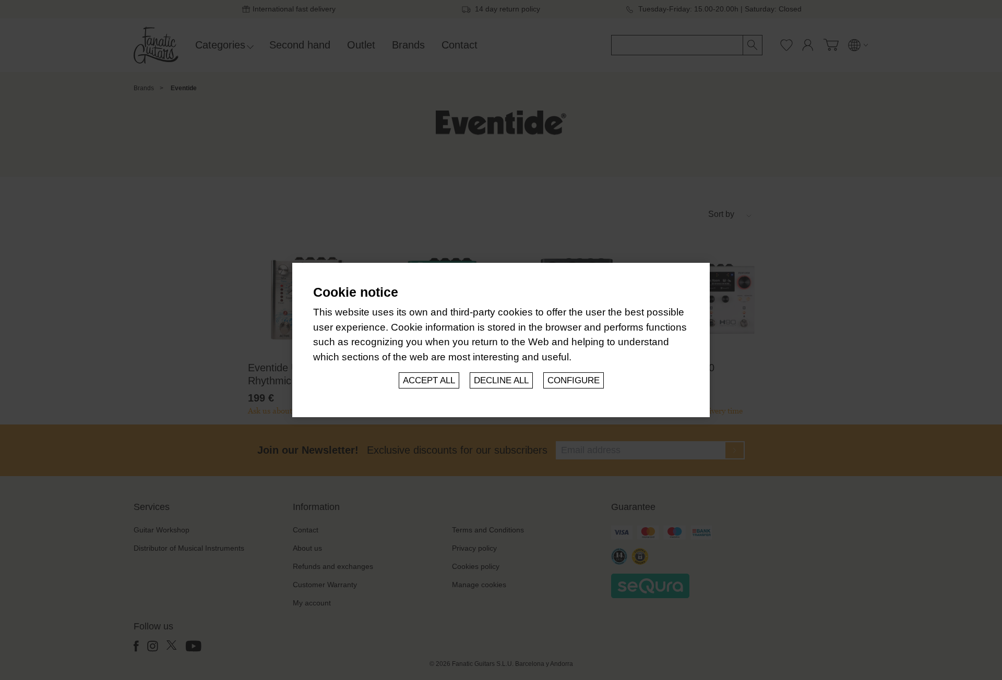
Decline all (501, 380)
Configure (573, 380)
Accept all (429, 380)
